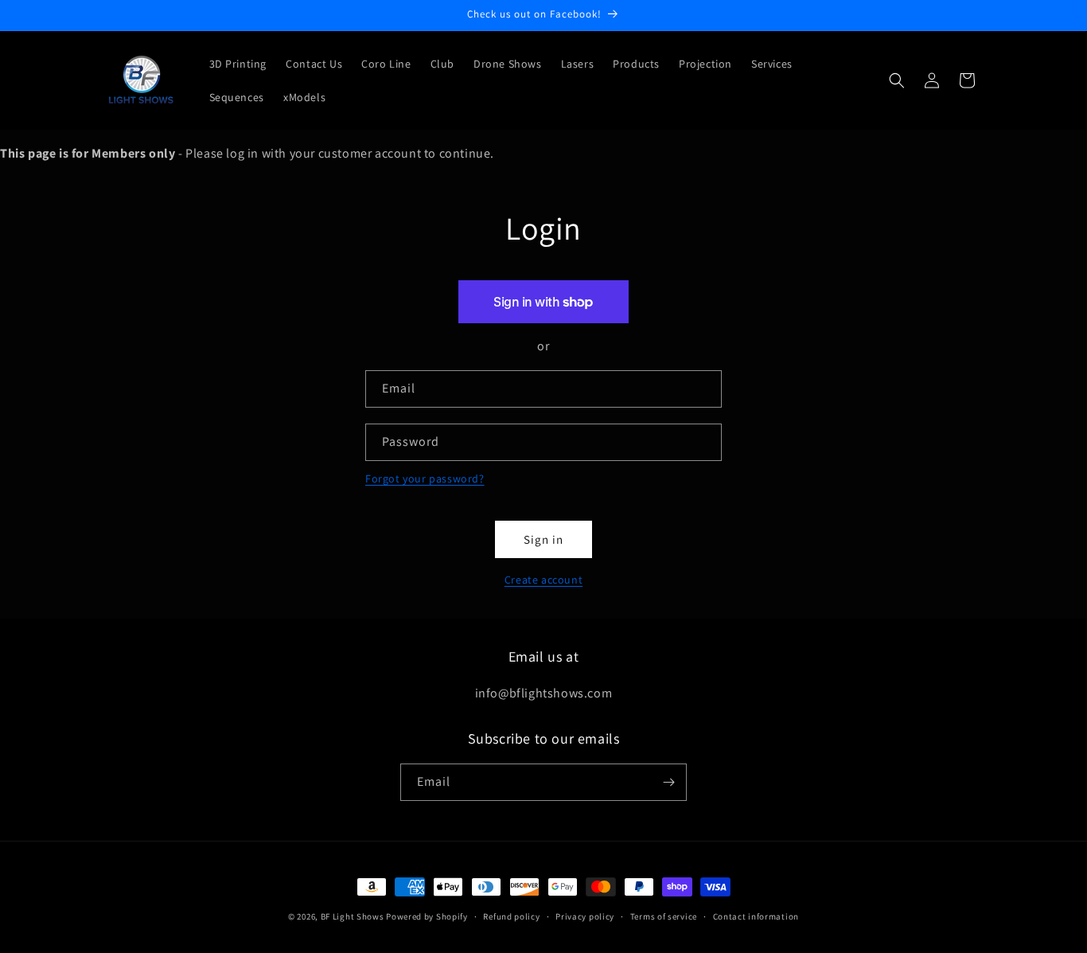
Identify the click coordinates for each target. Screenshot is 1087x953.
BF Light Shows (352, 916)
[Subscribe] (668, 782)
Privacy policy (584, 916)
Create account (543, 579)
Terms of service (663, 916)
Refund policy (511, 916)
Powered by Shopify (427, 916)
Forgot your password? (425, 478)
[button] (896, 80)
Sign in (543, 539)
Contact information (756, 916)
